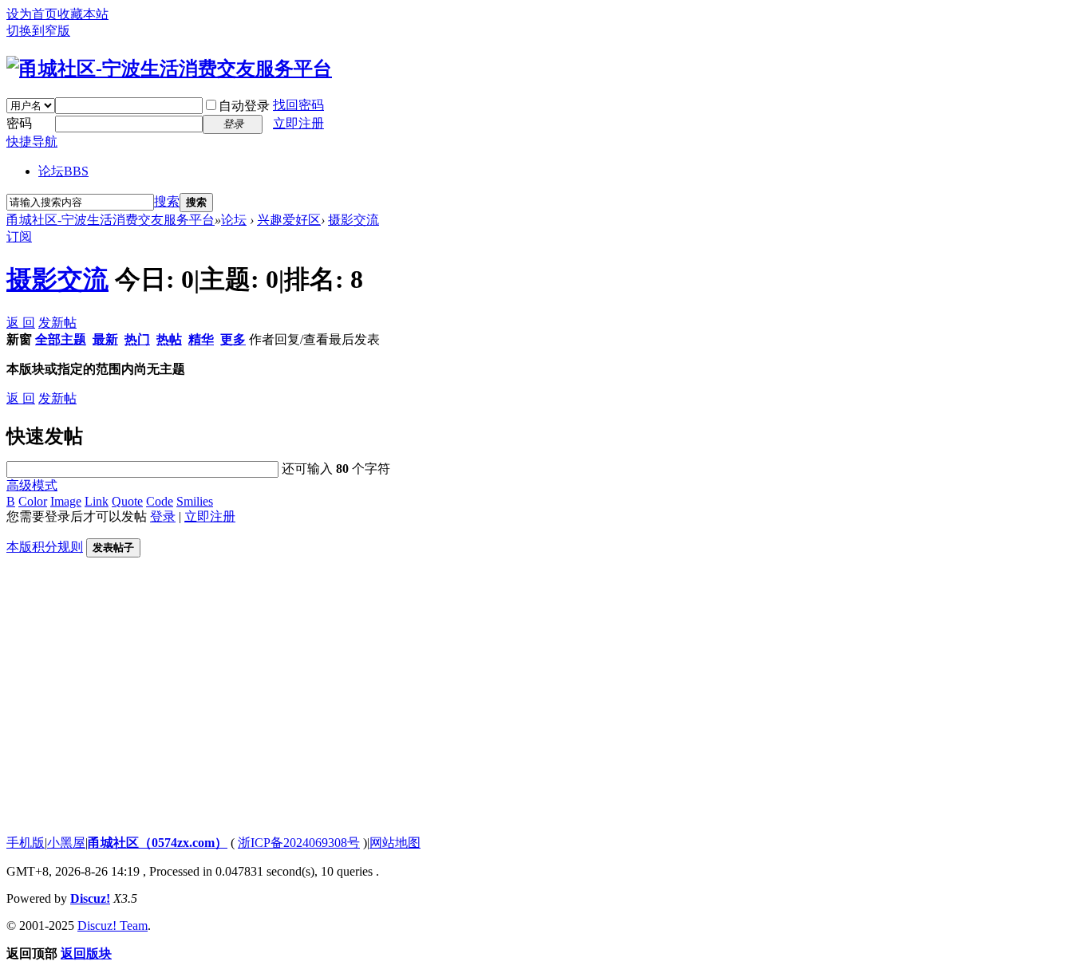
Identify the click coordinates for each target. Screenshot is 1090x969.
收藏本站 (83, 14)
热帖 (169, 339)
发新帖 (57, 322)
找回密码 (298, 105)
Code (159, 501)
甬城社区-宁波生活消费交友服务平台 (110, 219)
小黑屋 (66, 842)
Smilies (194, 501)
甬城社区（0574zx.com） (157, 842)
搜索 (167, 201)
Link (97, 501)
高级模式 (31, 485)
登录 (163, 516)
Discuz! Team (112, 925)
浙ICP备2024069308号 (299, 842)
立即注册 (298, 123)
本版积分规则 (44, 546)
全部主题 (60, 339)
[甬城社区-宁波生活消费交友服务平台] (169, 68)
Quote (127, 501)
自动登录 (244, 105)
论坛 (63, 171)
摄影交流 (353, 219)
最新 (105, 339)
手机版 (25, 842)
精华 (201, 339)
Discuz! (90, 898)
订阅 (19, 236)
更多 (233, 339)
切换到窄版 (38, 30)
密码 (19, 123)
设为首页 (31, 14)
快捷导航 (31, 141)
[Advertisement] (485, 710)
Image (65, 501)
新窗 (19, 339)
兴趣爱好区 (289, 219)
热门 (137, 339)
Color (32, 501)
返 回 (20, 322)
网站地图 (395, 842)
